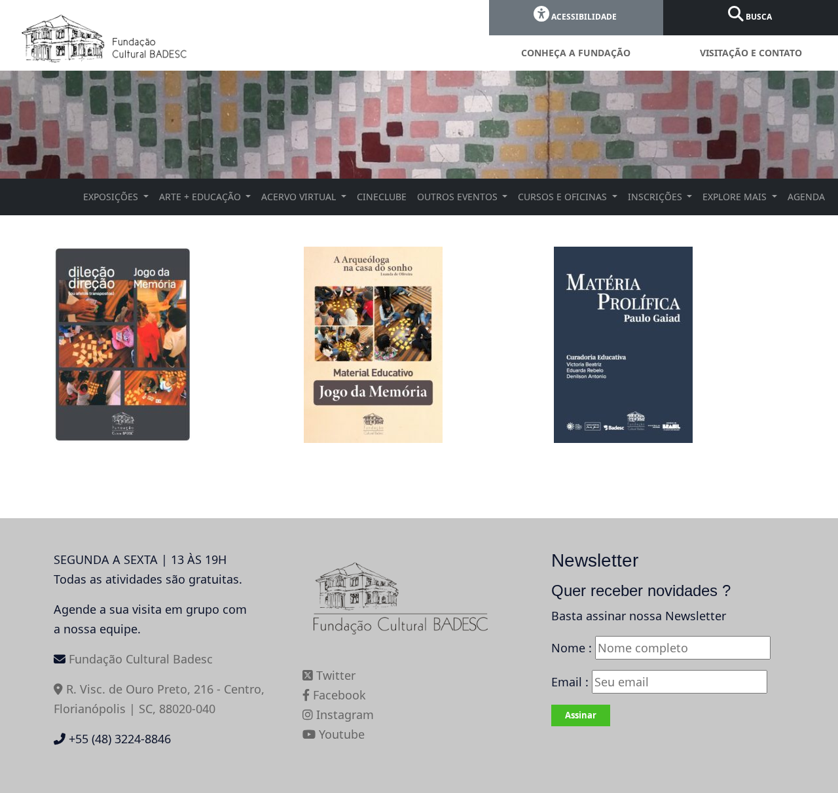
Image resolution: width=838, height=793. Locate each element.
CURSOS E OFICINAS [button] (564, 196)
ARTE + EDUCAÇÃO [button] (201, 196)
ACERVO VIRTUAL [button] (299, 196)
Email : (571, 682)
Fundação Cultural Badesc (141, 659)
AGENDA (806, 196)
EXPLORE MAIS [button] (735, 196)
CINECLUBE (382, 196)
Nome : (571, 648)
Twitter (334, 675)
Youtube (340, 734)
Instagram (343, 714)
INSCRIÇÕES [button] (656, 196)
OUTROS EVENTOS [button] (458, 196)
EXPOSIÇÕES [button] (112, 196)
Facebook (338, 695)
